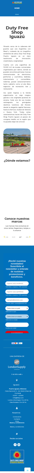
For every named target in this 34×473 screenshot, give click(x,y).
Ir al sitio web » (17, 374)
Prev (4, 237)
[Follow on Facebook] (15, 444)
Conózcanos (17, 417)
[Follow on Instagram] (18, 444)
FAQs (17, 421)
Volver (17, 14)
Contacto (17, 419)
